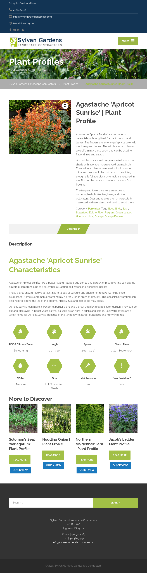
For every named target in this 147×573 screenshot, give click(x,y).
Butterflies (82, 212)
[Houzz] (23, 29)
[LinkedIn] (14, 29)
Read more (20, 459)
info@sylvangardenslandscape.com (73, 542)
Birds (118, 208)
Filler (100, 212)
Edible (93, 212)
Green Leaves (124, 212)
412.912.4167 (78, 534)
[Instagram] (19, 29)
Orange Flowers (114, 216)
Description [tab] (73, 228)
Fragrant (110, 212)
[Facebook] (10, 29)
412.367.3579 (77, 538)
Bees (111, 208)
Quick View (20, 470)
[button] (65, 106)
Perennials (94, 208)
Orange (99, 216)
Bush (125, 208)
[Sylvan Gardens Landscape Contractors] (36, 41)
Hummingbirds (84, 216)
